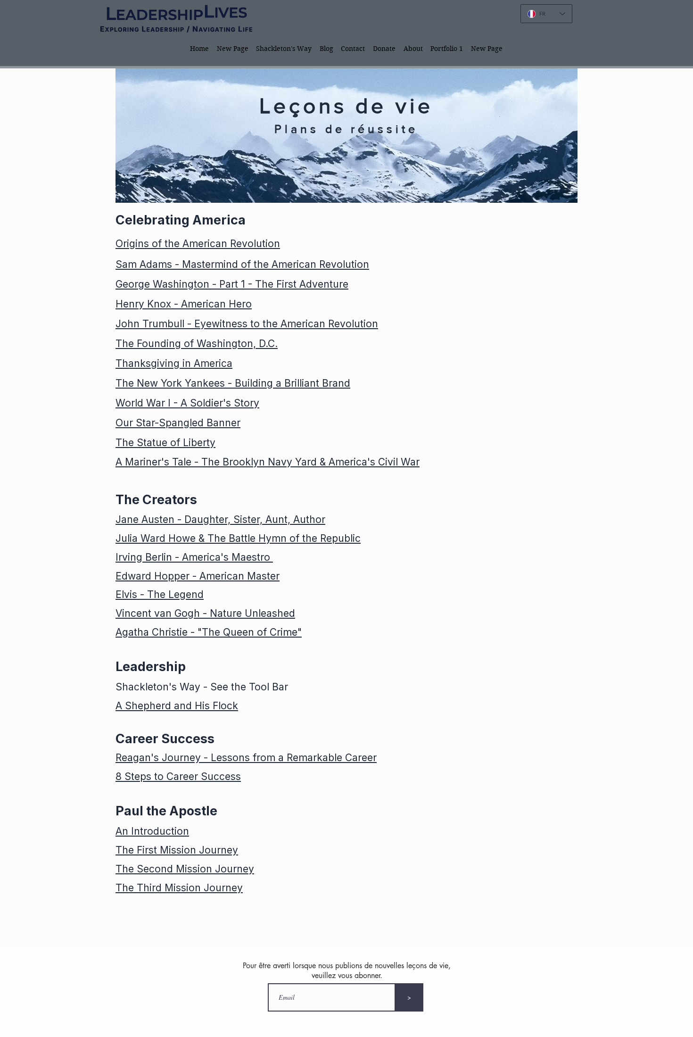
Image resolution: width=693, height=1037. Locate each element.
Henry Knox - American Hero (184, 304)
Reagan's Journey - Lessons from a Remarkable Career (246, 757)
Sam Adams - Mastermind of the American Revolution (242, 264)
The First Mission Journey (177, 850)
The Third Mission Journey (179, 888)
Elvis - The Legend (160, 594)
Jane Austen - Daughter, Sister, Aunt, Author (220, 519)
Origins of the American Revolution (198, 243)
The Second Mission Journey (185, 869)
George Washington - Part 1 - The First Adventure (232, 284)
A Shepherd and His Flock (177, 706)
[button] (284, 48)
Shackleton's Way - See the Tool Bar (202, 687)
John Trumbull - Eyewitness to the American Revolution (247, 324)
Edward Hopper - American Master (198, 576)
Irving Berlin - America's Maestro (194, 557)
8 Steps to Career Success (178, 776)
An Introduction (152, 831)
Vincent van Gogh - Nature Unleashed (205, 613)
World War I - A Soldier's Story (187, 403)
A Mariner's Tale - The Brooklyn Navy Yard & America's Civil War (268, 462)
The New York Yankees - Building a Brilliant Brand (233, 383)
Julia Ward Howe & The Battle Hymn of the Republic (238, 538)
